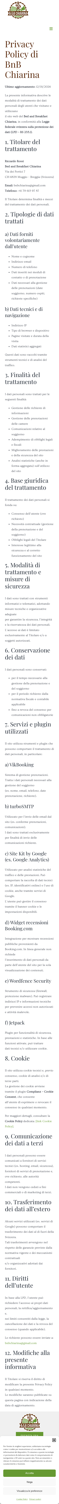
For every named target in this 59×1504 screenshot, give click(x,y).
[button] (54, 1440)
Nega (29, 1482)
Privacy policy (35, 1499)
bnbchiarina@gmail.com (21, 1343)
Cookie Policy (22, 1499)
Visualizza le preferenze (29, 1491)
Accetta (29, 1473)
